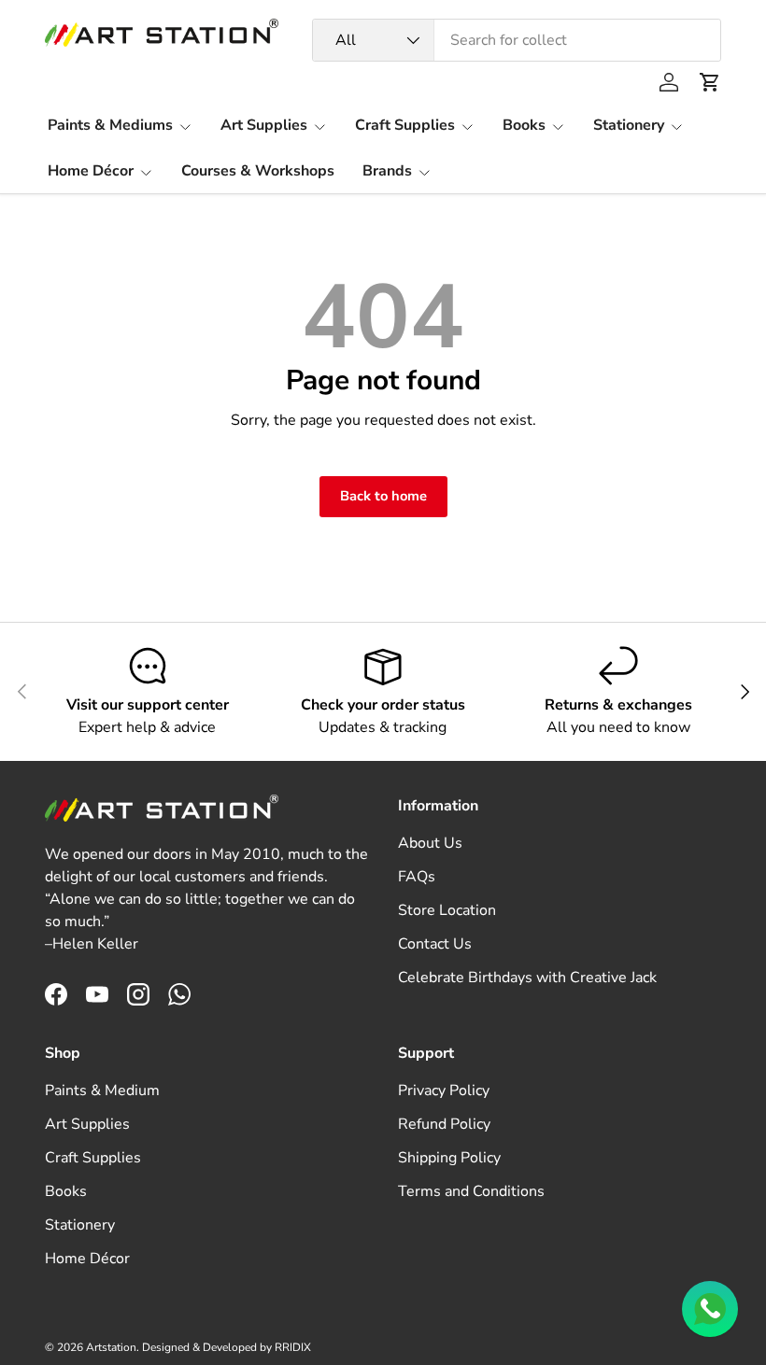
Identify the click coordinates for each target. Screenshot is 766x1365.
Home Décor (87, 1258)
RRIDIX (293, 1347)
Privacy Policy (443, 1090)
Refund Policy (444, 1124)
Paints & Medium (102, 1090)
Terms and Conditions (471, 1191)
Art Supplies (87, 1124)
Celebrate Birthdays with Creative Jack (527, 977)
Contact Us (435, 944)
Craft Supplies (93, 1157)
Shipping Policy (449, 1157)
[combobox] (516, 40)
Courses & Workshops (257, 171)
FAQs (416, 876)
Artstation (111, 1347)
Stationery (80, 1225)
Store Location (447, 910)
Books (66, 1191)
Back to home (383, 495)
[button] (710, 82)
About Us (430, 843)
